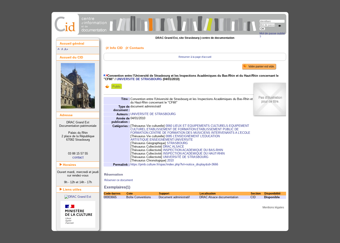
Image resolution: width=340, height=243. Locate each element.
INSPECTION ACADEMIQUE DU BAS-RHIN (193, 150)
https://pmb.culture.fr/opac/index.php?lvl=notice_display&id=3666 (174, 164)
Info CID (116, 48)
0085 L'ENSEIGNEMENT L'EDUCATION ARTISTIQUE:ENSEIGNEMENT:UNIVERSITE (175, 137)
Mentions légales (273, 207)
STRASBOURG (177, 143)
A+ (66, 49)
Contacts (137, 48)
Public (116, 86)
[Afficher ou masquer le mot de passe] (279, 25)
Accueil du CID (71, 57)
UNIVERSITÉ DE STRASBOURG (185, 157)
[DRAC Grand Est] (78, 196)
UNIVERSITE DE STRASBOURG (139, 79)
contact (77, 157)
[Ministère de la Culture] (78, 226)
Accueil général (72, 43)
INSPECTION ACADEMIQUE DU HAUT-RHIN (194, 153)
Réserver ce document (118, 180)
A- (59, 49)
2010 (170, 160)
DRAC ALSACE (173, 146)
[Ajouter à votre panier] (108, 86)
